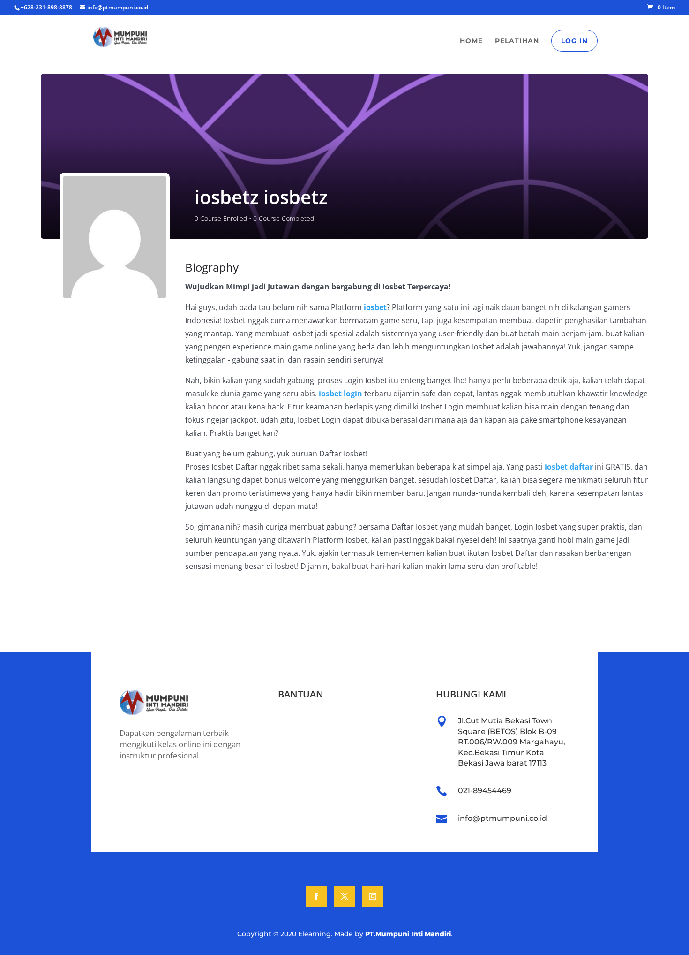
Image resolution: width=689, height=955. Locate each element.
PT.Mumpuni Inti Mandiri (408, 934)
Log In (574, 41)
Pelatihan (517, 41)
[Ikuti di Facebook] (316, 896)
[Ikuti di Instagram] (372, 896)
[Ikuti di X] (344, 896)
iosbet (375, 307)
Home (471, 41)
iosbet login (340, 393)
